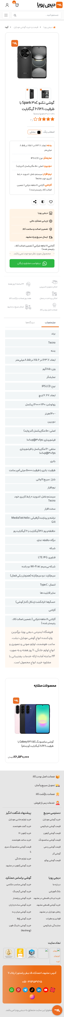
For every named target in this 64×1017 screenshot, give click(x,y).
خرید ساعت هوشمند (21, 840)
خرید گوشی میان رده (21, 912)
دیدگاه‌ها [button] (30, 323)
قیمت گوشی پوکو (52, 860)
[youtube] (45, 990)
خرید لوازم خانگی (23, 859)
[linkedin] (38, 990)
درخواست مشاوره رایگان (29, 263)
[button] (16, 5)
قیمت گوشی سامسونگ (50, 840)
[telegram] (25, 990)
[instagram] (32, 997)
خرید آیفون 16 (25, 833)
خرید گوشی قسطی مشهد (49, 905)
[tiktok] (32, 990)
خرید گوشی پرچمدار (22, 898)
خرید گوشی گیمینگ (22, 891)
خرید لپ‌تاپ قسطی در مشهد (47, 898)
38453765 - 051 (32, 982)
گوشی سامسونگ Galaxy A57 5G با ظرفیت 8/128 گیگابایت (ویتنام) (34, 744)
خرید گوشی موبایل (52, 819)
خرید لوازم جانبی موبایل (20, 819)
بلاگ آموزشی (55, 891)
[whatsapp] (11, 990)
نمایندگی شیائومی (52, 925)
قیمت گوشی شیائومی (50, 826)
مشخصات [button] (50, 323)
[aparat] (52, 990)
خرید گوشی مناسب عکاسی (18, 884)
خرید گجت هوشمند (22, 826)
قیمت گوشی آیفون (52, 833)
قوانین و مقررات (53, 918)
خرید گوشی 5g (24, 918)
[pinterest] (18, 990)
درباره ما (57, 884)
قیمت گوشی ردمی (52, 847)
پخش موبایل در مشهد (50, 912)
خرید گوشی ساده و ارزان (20, 905)
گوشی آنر (56, 853)
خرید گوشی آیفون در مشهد (18, 865)
